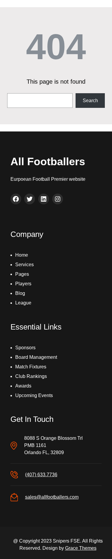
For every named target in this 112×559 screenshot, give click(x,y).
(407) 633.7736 (41, 474)
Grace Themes (80, 548)
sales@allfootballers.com (52, 497)
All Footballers (47, 161)
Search (90, 100)
